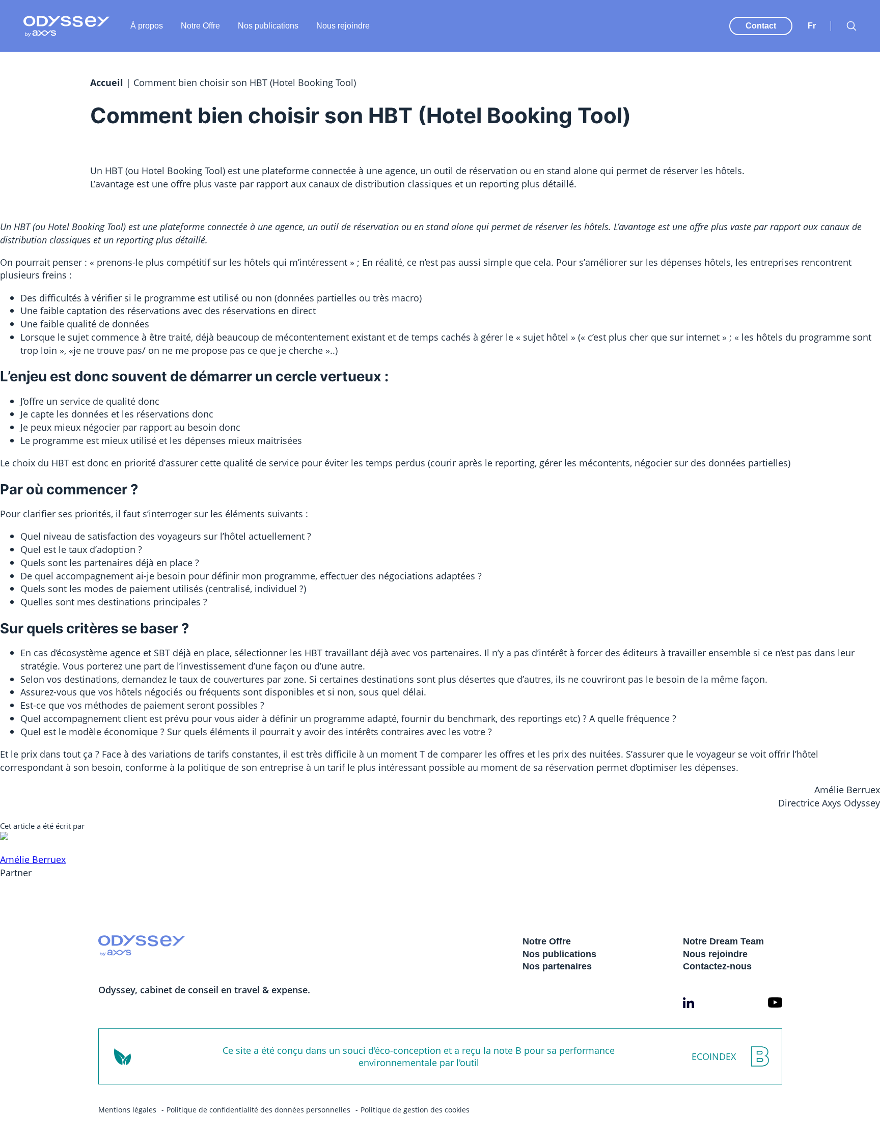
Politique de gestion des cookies (415, 1109)
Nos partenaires (557, 966)
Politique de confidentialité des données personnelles (258, 1109)
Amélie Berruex (33, 859)
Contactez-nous (717, 966)
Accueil (106, 82)
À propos (146, 25)
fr (812, 25)
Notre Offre (200, 25)
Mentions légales (127, 1109)
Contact (761, 25)
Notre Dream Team (723, 941)
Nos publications (268, 25)
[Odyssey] (66, 26)
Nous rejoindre (343, 25)
